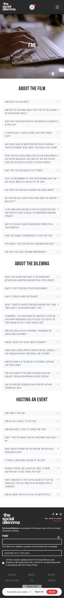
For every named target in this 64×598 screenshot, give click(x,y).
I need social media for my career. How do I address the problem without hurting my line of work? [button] (30, 352)
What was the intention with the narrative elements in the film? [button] (31, 123)
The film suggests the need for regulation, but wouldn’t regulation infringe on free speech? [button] (28, 375)
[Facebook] (53, 514)
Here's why (57, 520)
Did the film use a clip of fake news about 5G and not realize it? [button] (31, 200)
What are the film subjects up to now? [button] (24, 170)
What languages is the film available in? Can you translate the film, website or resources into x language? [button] (29, 483)
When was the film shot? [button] (17, 102)
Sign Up (59, 537)
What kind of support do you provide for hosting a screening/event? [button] (29, 451)
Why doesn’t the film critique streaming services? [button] (29, 244)
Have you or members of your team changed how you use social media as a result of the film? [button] (30, 180)
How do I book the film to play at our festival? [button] (28, 495)
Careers (52, 581)
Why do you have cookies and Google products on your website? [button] (29, 226)
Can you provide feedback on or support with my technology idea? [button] (29, 386)
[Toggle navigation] (57, 7)
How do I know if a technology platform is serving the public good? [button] (29, 363)
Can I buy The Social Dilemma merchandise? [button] (26, 252)
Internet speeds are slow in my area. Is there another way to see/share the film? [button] (27, 470)
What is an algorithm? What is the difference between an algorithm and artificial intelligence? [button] (30, 279)
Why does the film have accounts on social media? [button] (29, 190)
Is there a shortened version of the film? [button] (25, 460)
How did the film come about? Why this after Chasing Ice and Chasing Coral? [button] (31, 112)
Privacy (52, 575)
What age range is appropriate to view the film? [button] (29, 236)
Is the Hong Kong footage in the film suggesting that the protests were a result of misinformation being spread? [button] (30, 212)
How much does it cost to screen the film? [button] (25, 429)
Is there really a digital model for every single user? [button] (28, 135)
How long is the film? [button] (15, 413)
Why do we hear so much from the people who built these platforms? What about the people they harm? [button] (31, 146)
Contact (12, 575)
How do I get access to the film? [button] (20, 421)
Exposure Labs (40, 528)
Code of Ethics (12, 581)
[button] (32, 7)
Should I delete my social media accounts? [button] (26, 342)
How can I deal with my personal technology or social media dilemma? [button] (28, 332)
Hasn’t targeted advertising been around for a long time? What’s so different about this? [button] (30, 306)
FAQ (32, 581)
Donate (32, 575)
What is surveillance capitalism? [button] (21, 296)
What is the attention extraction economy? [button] (26, 288)
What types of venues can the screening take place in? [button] (30, 439)
